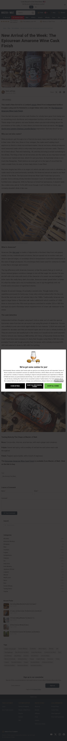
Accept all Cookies (53, 386)
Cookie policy (59, 381)
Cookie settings (15, 386)
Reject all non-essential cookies (34, 386)
